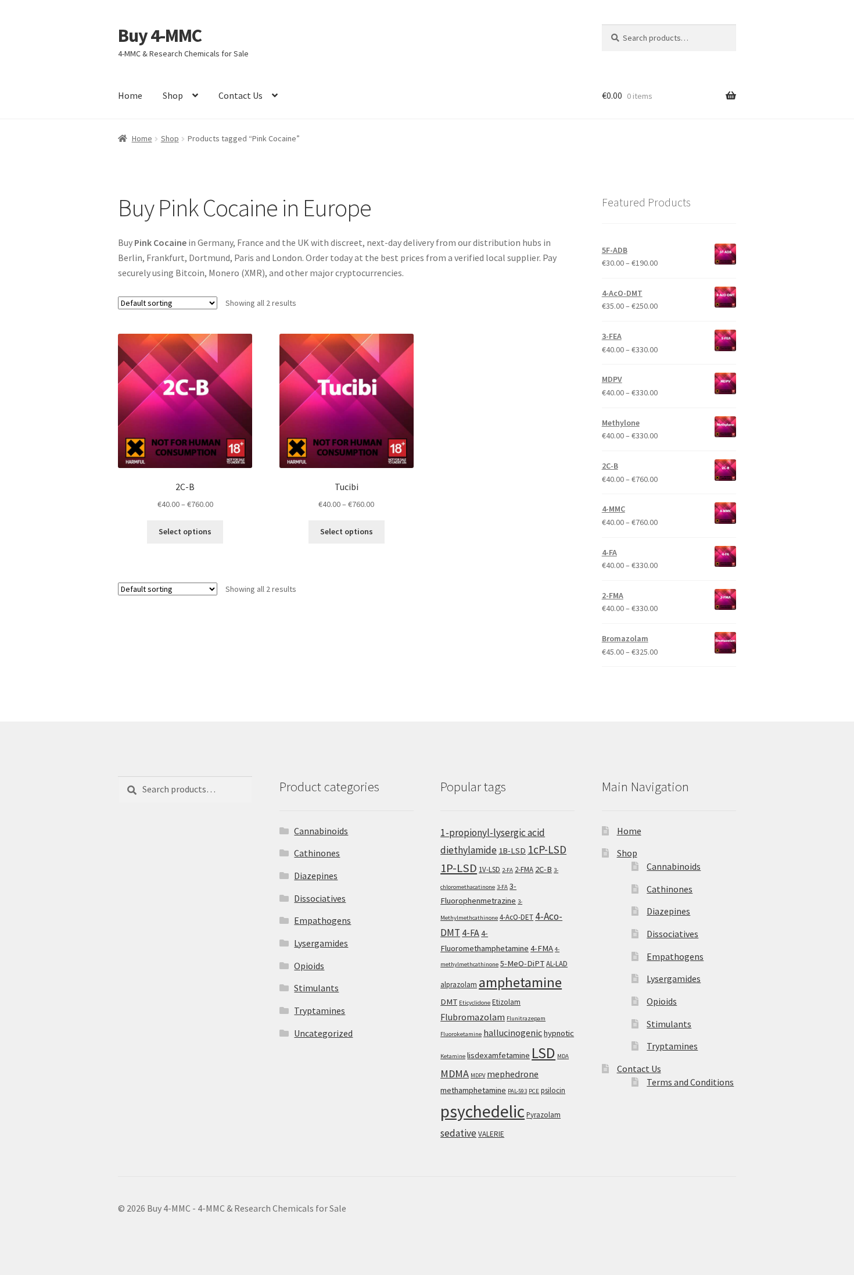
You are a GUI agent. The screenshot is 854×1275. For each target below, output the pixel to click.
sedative (458, 1133)
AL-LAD (557, 964)
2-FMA (524, 869)
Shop (173, 95)
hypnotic (559, 1033)
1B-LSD (512, 850)
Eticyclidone (474, 1002)
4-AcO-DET (516, 917)
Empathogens (322, 920)
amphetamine (520, 982)
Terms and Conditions (690, 1082)
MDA (563, 1056)
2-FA (507, 870)
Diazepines (316, 875)
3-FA (502, 887)
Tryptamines (319, 1010)
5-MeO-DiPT (522, 963)
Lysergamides (321, 943)
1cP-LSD (547, 849)
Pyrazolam (543, 1115)
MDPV (478, 1075)
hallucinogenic (512, 1032)
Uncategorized (323, 1033)
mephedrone (513, 1074)
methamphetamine (473, 1090)
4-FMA (541, 948)
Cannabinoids (321, 831)
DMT (448, 1002)
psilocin (553, 1090)
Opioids (309, 966)
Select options (185, 531)
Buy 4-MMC (160, 35)
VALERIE (491, 1134)
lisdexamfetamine (498, 1055)
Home (130, 95)
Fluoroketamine (461, 1034)
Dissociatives (320, 898)
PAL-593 (517, 1091)
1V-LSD (489, 869)
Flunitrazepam (526, 1018)
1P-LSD (458, 868)
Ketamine (452, 1056)
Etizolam (506, 1002)
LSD (543, 1052)
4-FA (470, 932)
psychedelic (482, 1111)
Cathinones (317, 853)
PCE (534, 1091)
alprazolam (458, 985)
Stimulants (316, 988)
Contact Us (240, 95)
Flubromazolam (472, 1017)
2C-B (543, 869)
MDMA (454, 1073)
